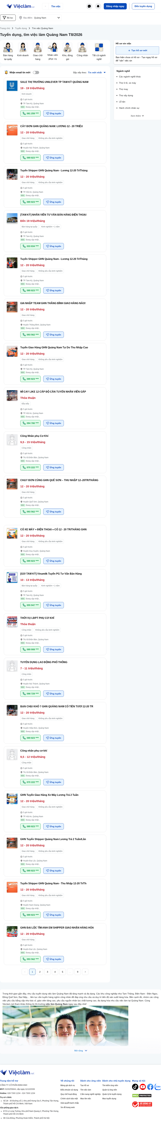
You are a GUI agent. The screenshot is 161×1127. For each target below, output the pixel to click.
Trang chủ (5, 28)
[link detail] (55, 98)
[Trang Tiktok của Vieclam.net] (135, 1087)
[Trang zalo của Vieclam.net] (158, 1087)
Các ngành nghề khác (130, 76)
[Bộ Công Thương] (146, 1104)
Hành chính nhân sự (129, 108)
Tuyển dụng (21, 28)
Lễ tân (122, 101)
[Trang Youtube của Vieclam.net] (143, 1087)
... (70, 972)
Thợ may (123, 89)
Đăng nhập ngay (115, 6)
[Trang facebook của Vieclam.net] (150, 1087)
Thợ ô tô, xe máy (127, 83)
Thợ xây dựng (126, 95)
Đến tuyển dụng (143, 6)
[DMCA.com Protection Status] (146, 1096)
